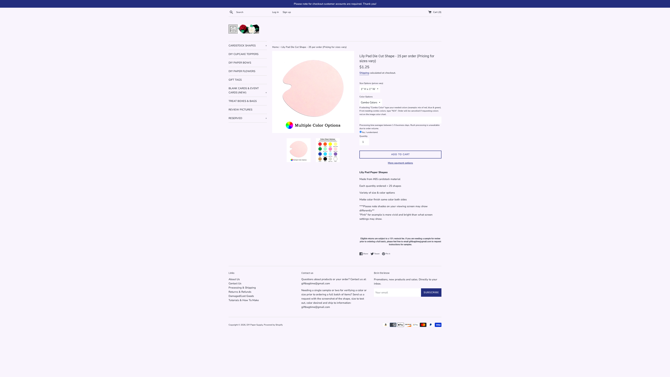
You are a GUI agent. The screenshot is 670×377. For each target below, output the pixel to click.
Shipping (364, 73)
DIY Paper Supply (255, 324)
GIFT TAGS (235, 80)
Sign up (287, 12)
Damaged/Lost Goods (241, 296)
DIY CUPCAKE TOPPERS (243, 54)
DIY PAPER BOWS (240, 62)
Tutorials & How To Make (244, 300)
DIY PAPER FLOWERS (242, 71)
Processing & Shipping (242, 287)
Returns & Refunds (240, 292)
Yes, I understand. (370, 132)
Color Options (366, 96)
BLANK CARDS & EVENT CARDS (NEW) (248, 90)
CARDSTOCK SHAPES (248, 45)
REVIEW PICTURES (240, 109)
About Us (234, 279)
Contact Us (235, 283)
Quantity (363, 136)
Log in (275, 12)
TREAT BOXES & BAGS (243, 101)
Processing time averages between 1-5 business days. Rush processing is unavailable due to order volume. (399, 127)
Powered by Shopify (273, 324)
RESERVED (248, 118)
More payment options (400, 163)
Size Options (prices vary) (371, 83)
